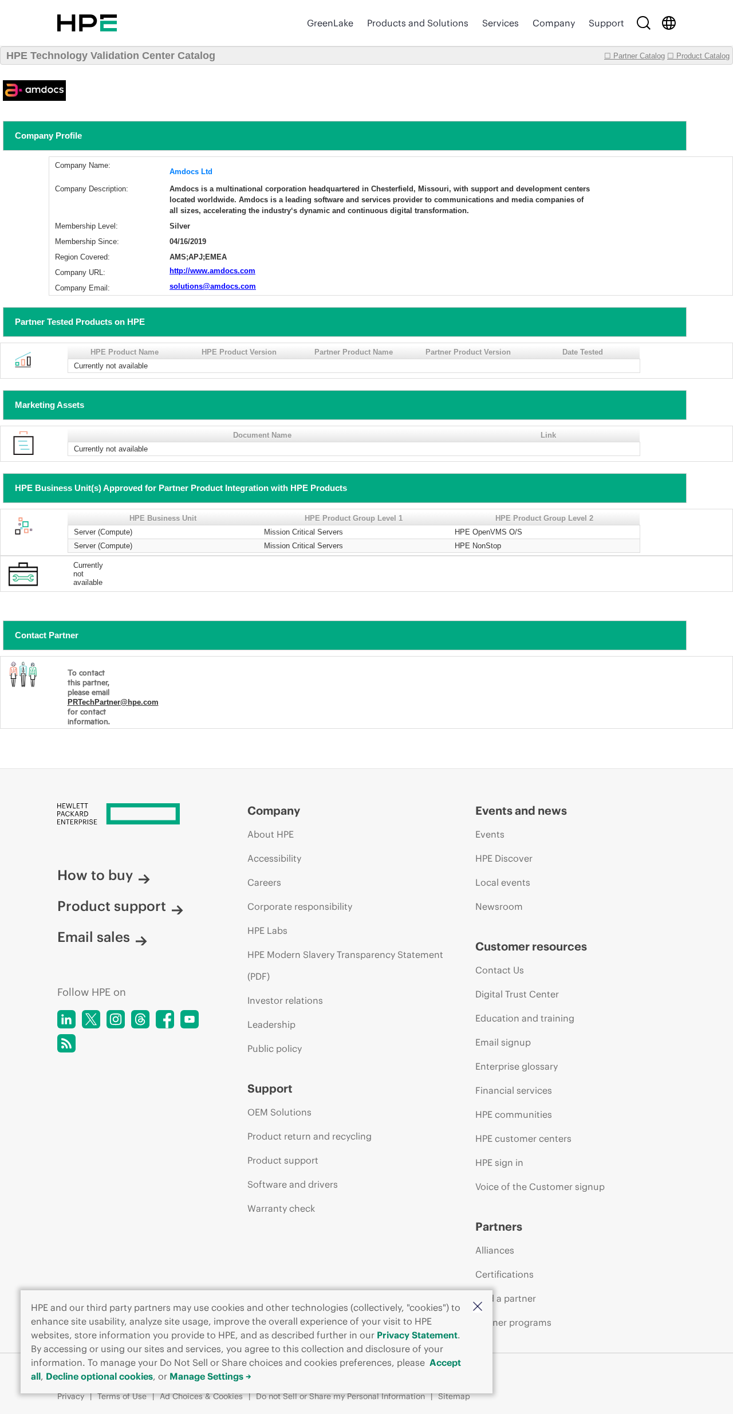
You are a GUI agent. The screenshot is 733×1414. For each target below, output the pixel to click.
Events (490, 834)
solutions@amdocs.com (213, 286)
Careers (264, 882)
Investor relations (285, 1000)
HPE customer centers (523, 1138)
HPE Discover (504, 858)
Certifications (504, 1274)
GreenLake (330, 23)
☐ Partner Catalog (634, 56)
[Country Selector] (669, 23)
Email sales (93, 936)
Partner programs (513, 1322)
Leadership (271, 1024)
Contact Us (499, 970)
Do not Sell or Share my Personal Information (340, 1396)
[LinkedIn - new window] (66, 1019)
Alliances (494, 1250)
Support (606, 23)
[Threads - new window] (140, 1019)
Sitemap (454, 1396)
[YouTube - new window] (189, 1019)
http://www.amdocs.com (212, 270)
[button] (477, 1307)
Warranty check (281, 1208)
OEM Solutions (279, 1112)
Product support (111, 905)
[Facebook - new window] (165, 1019)
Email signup (503, 1042)
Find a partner (505, 1298)
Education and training (524, 1018)
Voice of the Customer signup (540, 1186)
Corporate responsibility (299, 906)
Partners (498, 1226)
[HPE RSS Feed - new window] (66, 1043)
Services (500, 23)
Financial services (513, 1090)
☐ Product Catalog (698, 56)
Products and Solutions (417, 23)
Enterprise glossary (516, 1066)
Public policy (274, 1048)
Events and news (521, 810)
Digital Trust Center (517, 994)
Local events (502, 882)
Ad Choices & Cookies (201, 1396)
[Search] (644, 23)
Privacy (70, 1396)
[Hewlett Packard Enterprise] (87, 23)
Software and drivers (292, 1184)
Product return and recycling (309, 1136)
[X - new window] (91, 1019)
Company (554, 23)
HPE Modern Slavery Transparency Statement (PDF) (345, 965)
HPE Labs (267, 930)
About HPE (270, 834)
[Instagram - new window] (116, 1019)
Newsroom (499, 906)
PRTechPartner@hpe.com (113, 702)
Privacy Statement (417, 1335)
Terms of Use (122, 1396)
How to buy (95, 874)
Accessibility (274, 858)
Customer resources (531, 946)
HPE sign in (499, 1162)
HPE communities (513, 1114)
